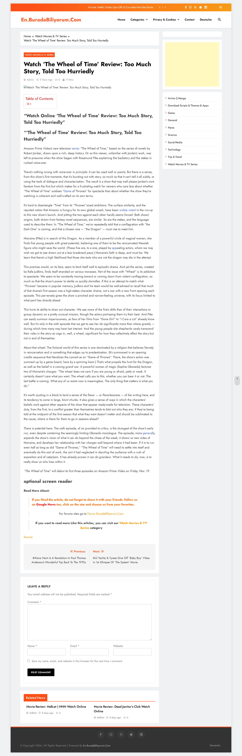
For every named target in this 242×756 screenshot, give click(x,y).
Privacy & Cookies (164, 20)
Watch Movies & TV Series (39, 54)
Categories (137, 20)
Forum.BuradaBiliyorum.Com (105, 513)
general (148, 433)
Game (67, 191)
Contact (190, 20)
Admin (30, 79)
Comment (34, 602)
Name (32, 646)
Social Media (175, 142)
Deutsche (206, 20)
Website (118, 646)
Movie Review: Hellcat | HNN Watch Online (56, 706)
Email (74, 646)
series (75, 148)
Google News (46, 504)
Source (28, 537)
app (114, 248)
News (171, 128)
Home (121, 20)
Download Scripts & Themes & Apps (188, 105)
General (172, 120)
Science (172, 135)
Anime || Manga (177, 98)
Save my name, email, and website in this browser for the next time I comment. (77, 661)
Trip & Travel (175, 157)
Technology (174, 150)
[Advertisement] (192, 64)
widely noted (127, 210)
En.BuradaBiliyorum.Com (51, 19)
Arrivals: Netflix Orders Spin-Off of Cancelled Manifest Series (120, 7)
